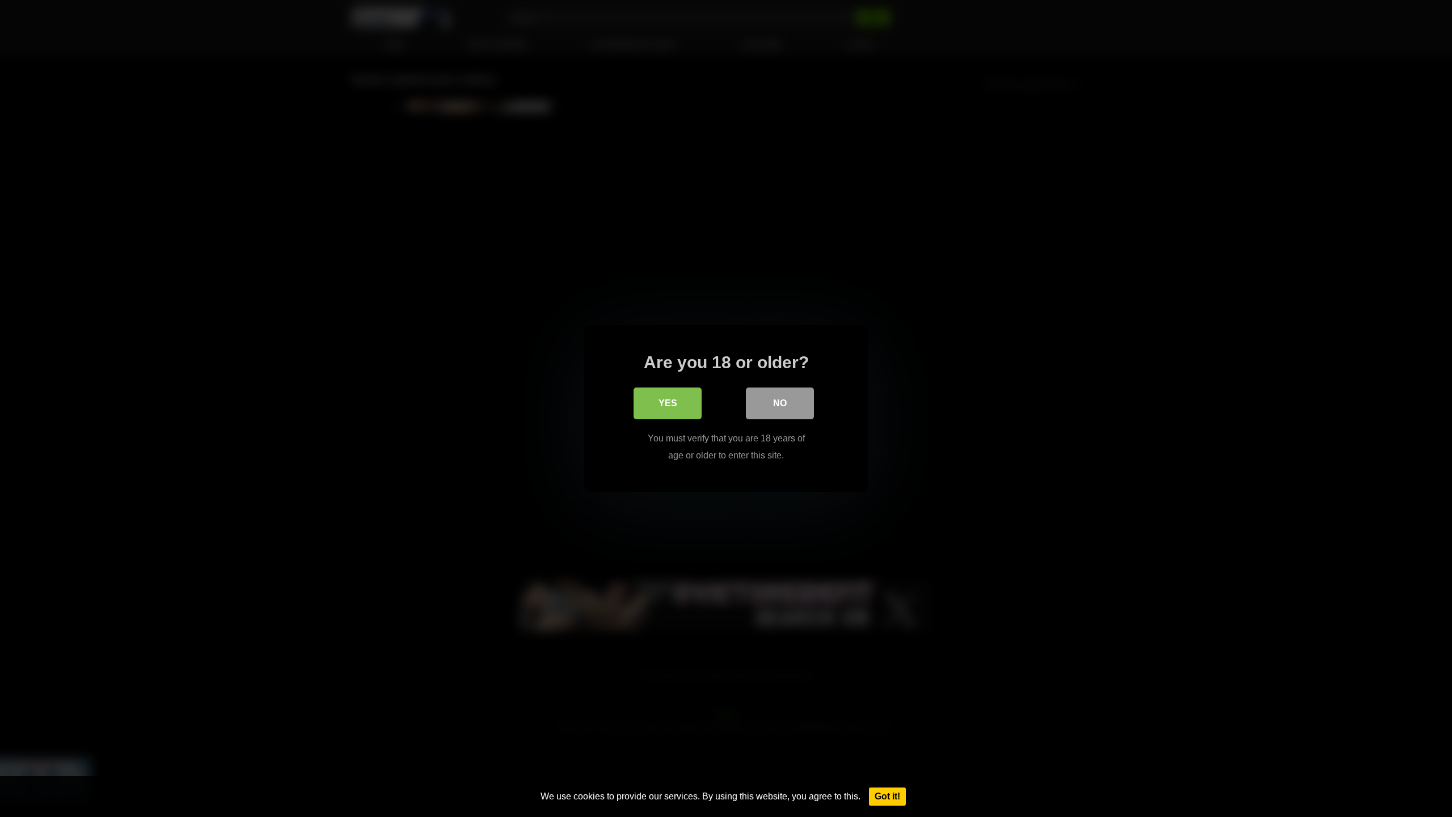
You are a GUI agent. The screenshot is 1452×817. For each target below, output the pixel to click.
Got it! (887, 796)
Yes (668, 403)
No (780, 403)
